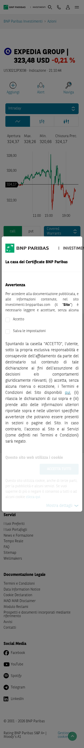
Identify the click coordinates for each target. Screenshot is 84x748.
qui (67, 393)
